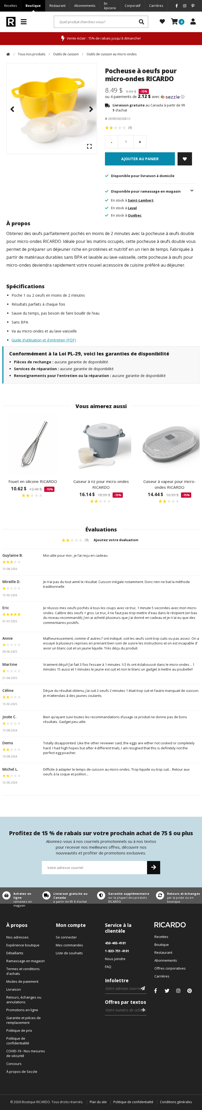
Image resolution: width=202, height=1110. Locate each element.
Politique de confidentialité (17, 1040)
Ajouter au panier (140, 158)
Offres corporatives (170, 968)
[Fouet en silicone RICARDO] (32, 444)
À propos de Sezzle (21, 1071)
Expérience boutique (22, 945)
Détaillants (14, 953)
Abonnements (84, 5)
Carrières (156, 5)
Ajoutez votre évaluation (116, 539)
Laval (132, 208)
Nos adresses (17, 937)
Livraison (13, 989)
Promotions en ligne (22, 1010)
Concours (14, 1063)
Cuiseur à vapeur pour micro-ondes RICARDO (169, 484)
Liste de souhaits (69, 953)
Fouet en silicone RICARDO (32, 481)
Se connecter (66, 937)
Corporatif (132, 5)
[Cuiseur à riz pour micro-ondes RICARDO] (101, 444)
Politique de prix (19, 1030)
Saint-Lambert (141, 200)
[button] (150, 96)
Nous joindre (115, 958)
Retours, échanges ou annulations (23, 999)
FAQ (108, 966)
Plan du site (98, 1102)
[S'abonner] (153, 867)
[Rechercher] (141, 22)
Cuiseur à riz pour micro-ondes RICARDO (101, 484)
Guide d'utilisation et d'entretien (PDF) (44, 340)
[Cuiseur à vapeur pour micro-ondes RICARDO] (169, 444)
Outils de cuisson (66, 54)
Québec (135, 215)
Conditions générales (176, 1102)
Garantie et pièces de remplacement (23, 1020)
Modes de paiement (22, 981)
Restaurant (57, 5)
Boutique (33, 5)
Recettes (10, 5)
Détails (20, 895)
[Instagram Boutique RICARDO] (178, 990)
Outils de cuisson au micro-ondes (112, 54)
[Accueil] (8, 54)
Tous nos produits (31, 54)
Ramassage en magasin (25, 961)
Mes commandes (69, 945)
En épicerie (110, 5)
